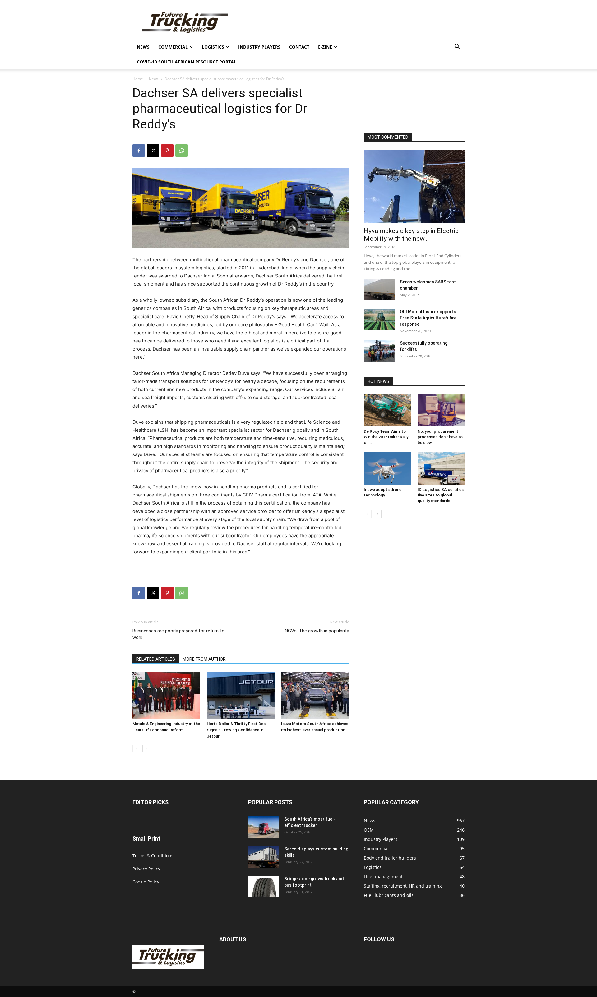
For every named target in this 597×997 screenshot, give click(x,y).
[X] (153, 150)
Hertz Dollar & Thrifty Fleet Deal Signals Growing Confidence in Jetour (236, 729)
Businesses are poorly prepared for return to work (178, 634)
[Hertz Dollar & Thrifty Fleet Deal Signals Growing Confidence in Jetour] (241, 695)
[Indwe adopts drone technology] (387, 468)
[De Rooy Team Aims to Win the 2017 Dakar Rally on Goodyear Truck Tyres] (387, 410)
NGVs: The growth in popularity (317, 631)
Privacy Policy (146, 869)
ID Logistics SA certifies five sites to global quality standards (441, 495)
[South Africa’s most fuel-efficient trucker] (263, 827)
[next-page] (146, 748)
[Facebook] (138, 150)
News (143, 47)
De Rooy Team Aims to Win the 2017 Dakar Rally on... (386, 437)
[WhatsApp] (181, 150)
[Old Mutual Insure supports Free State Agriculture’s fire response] (379, 319)
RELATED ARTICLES (155, 659)
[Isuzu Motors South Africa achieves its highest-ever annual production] (315, 695)
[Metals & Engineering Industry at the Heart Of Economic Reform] (166, 695)
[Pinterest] (167, 150)
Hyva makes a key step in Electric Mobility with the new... (411, 234)
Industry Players (259, 47)
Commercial (173, 47)
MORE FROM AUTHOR (204, 659)
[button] (457, 47)
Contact (299, 47)
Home (137, 79)
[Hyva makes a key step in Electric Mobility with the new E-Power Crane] (414, 186)
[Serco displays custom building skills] (263, 857)
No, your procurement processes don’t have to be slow (440, 437)
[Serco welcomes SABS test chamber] (379, 289)
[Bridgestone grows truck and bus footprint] (263, 886)
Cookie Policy (145, 882)
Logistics (213, 47)
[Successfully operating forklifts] (379, 351)
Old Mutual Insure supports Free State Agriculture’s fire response (428, 318)
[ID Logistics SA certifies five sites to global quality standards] (441, 468)
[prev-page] (136, 748)
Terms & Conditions (153, 856)
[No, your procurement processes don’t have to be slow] (441, 410)
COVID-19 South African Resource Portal (186, 62)
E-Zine (325, 47)
